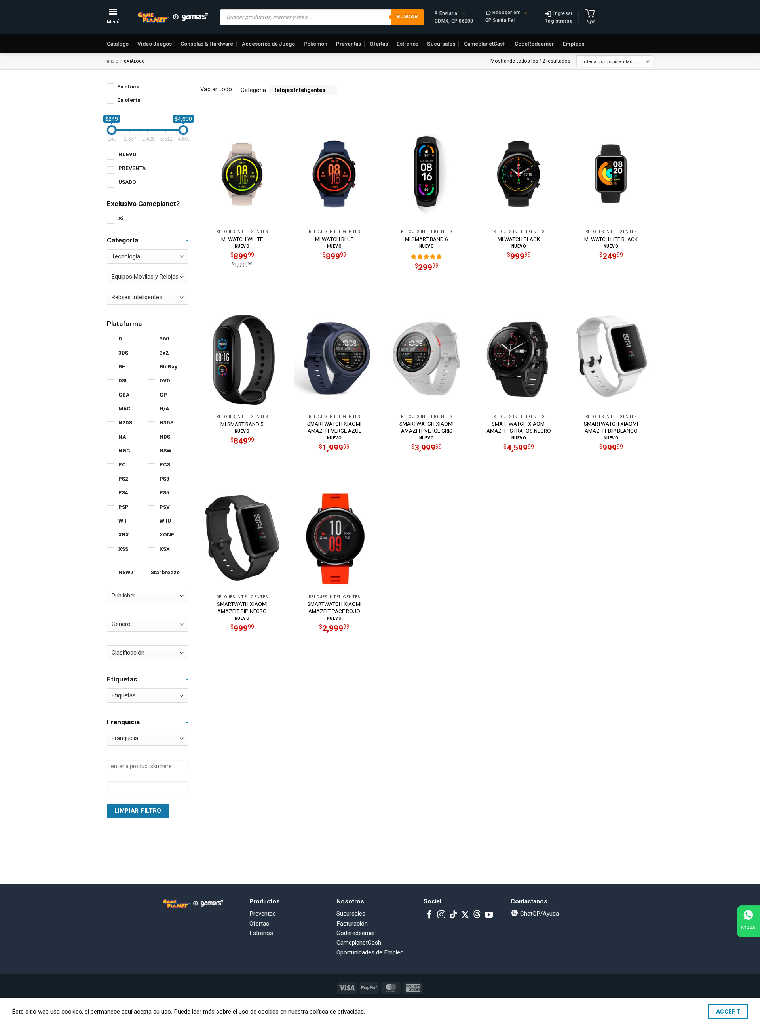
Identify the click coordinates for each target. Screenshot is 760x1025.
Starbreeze (165, 572)
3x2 (164, 352)
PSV (165, 507)
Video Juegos (154, 43)
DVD (165, 380)
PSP (123, 507)
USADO (127, 182)
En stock (128, 86)
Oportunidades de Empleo (370, 952)
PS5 (164, 492)
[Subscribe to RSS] (477, 915)
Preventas (348, 43)
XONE (167, 534)
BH (122, 366)
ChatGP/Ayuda (539, 913)
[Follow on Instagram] (441, 915)
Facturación (352, 923)
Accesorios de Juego (268, 43)
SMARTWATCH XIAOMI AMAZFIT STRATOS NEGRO (518, 427)
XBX (123, 534)
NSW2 (125, 572)
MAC (124, 408)
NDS (165, 436)
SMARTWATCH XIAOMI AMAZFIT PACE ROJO (334, 607)
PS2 (123, 478)
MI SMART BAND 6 (426, 239)
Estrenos (407, 43)
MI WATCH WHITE (242, 239)
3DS (123, 352)
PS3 (164, 478)
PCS (165, 464)
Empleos (573, 43)
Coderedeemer (355, 933)
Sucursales (441, 43)
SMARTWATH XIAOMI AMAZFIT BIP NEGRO (242, 607)
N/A (164, 408)
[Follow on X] (465, 915)
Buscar (407, 16)
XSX (165, 549)
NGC (124, 450)
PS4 (123, 492)
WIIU (165, 520)
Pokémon (315, 43)
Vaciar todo (216, 89)
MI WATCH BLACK (519, 239)
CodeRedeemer (534, 43)
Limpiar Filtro (138, 810)
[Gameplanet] (172, 17)
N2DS (125, 422)
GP (163, 394)
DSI (122, 380)
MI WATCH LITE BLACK (611, 239)
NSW (165, 450)
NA (122, 436)
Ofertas (379, 43)
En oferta (129, 100)
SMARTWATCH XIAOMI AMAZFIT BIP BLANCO (611, 427)
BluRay (168, 366)
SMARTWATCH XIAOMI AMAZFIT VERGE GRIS (426, 427)
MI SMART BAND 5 (242, 424)
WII (122, 520)
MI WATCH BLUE (334, 239)
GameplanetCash (485, 43)
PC (122, 464)
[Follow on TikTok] (453, 915)
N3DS (166, 422)
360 (164, 338)
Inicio (112, 61)
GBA (123, 394)
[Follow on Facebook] (429, 915)
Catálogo (118, 43)
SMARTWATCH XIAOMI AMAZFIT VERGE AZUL (334, 427)
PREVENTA (132, 168)
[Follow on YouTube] (489, 915)
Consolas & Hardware (206, 43)
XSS (123, 549)
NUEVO (127, 154)
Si (120, 218)
